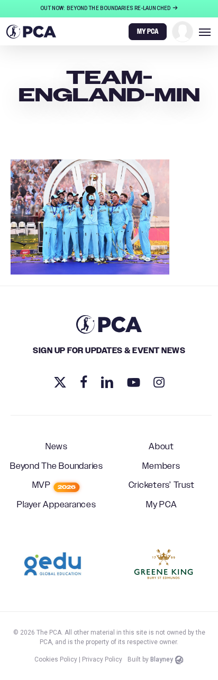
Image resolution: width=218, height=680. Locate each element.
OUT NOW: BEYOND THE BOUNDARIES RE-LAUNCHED (105, 8)
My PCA (161, 505)
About (161, 447)
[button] (205, 31)
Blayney (161, 659)
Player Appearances (56, 505)
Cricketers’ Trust (162, 485)
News (57, 447)
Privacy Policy (102, 659)
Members (161, 466)
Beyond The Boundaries (56, 466)
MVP (54, 485)
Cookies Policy (55, 659)
